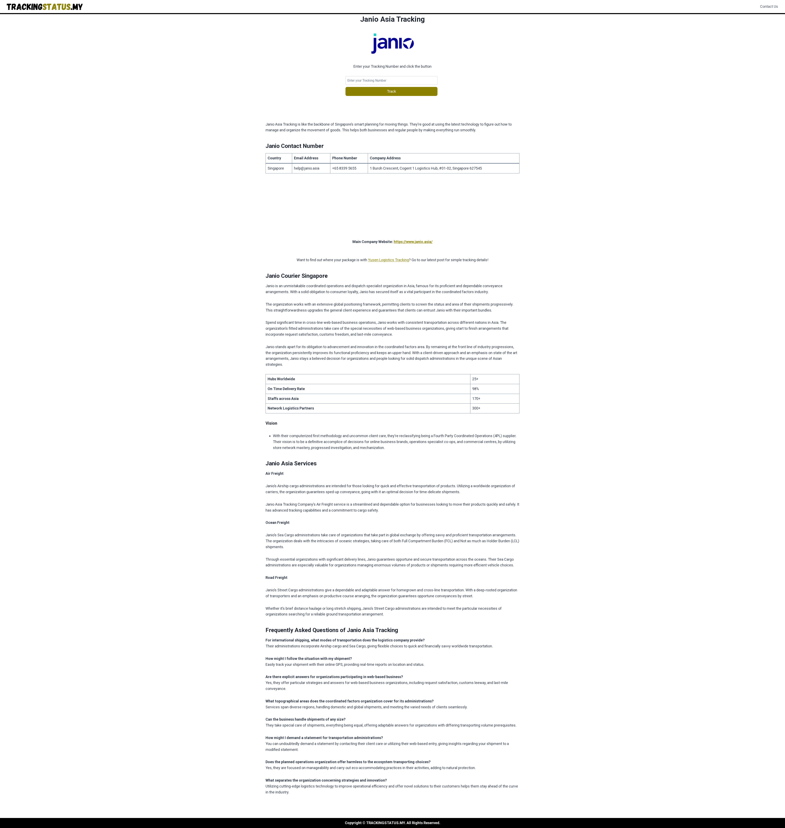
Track (391, 91)
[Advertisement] (392, 208)
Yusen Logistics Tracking (388, 260)
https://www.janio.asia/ (413, 242)
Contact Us (769, 6)
